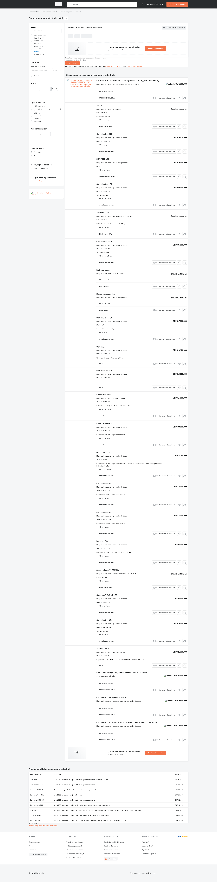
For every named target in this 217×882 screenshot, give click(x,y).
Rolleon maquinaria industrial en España (43, 825)
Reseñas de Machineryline (75, 854)
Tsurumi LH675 (102, 649)
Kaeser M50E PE (103, 395)
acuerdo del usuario (135, 66)
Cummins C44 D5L (104, 134)
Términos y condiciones (74, 842)
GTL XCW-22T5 (103, 452)
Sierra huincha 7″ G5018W (107, 570)
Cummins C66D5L (104, 483)
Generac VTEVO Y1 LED (106, 595)
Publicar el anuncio (155, 48)
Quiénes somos (34, 842)
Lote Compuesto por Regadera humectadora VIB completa (121, 672)
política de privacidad (112, 66)
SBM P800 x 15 (102, 159)
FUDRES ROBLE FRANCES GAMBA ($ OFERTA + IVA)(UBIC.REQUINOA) (127, 81)
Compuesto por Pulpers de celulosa (111, 697)
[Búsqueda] (68, 4)
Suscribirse (72, 63)
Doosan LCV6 (102, 541)
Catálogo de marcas (73, 857)
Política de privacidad (74, 846)
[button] (179, 98)
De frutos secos (103, 270)
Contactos (32, 850)
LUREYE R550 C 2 (104, 424)
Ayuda (31, 846)
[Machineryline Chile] (41, 4)
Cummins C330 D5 (104, 318)
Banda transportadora (105, 294)
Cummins (100, 347)
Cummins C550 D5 (104, 184)
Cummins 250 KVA (104, 371)
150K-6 (99, 106)
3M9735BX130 (102, 213)
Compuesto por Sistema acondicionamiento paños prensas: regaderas (126, 722)
